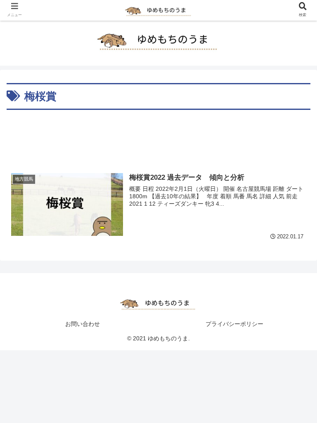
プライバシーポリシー (234, 324)
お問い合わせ (82, 324)
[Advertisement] (158, 135)
